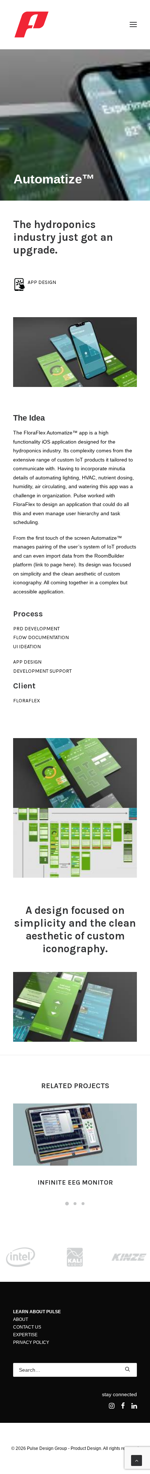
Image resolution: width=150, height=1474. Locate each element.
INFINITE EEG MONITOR (75, 1182)
